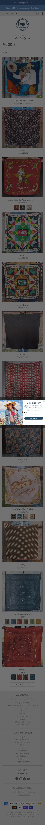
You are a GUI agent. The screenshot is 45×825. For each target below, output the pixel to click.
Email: (25, 412)
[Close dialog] (44, 401)
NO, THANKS (33, 421)
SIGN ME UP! (33, 418)
